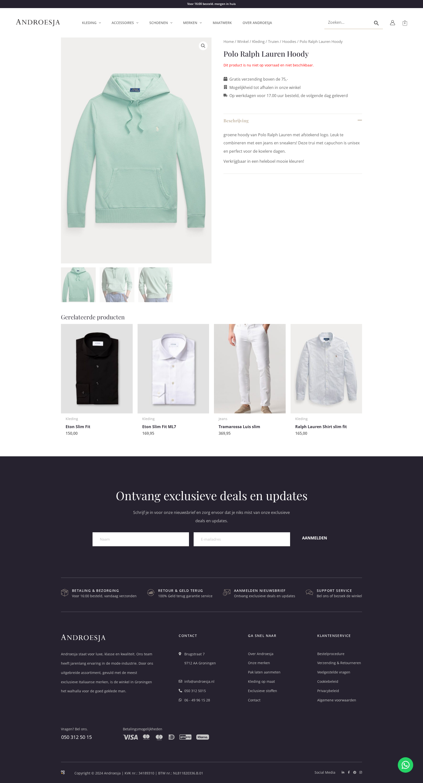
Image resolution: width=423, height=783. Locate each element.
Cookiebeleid (327, 681)
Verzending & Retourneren (339, 662)
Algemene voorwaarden (336, 700)
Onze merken (259, 662)
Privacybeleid (328, 690)
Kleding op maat (261, 681)
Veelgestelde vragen (333, 672)
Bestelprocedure (330, 653)
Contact (254, 700)
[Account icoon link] (392, 22)
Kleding (258, 41)
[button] (98, 23)
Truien (273, 41)
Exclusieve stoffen (262, 690)
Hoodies (289, 41)
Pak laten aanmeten (264, 672)
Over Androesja (260, 653)
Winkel (243, 41)
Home (228, 41)
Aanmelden (314, 538)
